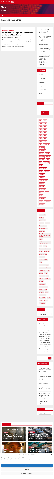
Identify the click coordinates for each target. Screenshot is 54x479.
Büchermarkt (42, 78)
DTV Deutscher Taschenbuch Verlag (43, 242)
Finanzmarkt (42, 82)
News (40, 93)
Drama (40, 239)
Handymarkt (42, 86)
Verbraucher (47, 201)
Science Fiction (42, 295)
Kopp (46, 273)
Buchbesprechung (43, 228)
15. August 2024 (35, 438)
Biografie (47, 153)
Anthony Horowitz (43, 44)
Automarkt (41, 74)
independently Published (44, 267)
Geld (40, 162)
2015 (45, 132)
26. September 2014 (9, 37)
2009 (45, 123)
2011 (45, 126)
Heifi (17, 37)
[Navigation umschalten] (27, 15)
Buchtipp (48, 156)
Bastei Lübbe (46, 144)
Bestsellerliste (42, 150)
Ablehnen (27, 469)
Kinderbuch (41, 183)
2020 (40, 141)
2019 (45, 138)
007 (40, 120)
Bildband (41, 153)
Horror (40, 171)
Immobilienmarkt (43, 89)
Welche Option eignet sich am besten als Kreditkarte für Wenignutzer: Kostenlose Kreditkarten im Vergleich (44, 59)
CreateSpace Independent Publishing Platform (44, 235)
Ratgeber (41, 192)
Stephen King (42, 198)
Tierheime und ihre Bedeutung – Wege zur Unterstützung (45, 31)
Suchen (40, 103)
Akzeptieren (27, 465)
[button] (52, 454)
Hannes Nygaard (42, 168)
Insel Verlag (5, 30)
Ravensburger (42, 284)
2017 (45, 135)
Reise (47, 192)
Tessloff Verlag (42, 297)
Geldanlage (46, 251)
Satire (46, 292)
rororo (45, 289)
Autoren (5, 449)
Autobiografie (42, 214)
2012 (40, 129)
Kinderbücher (42, 270)
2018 (40, 138)
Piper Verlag (47, 278)
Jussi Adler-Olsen (43, 180)
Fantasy (45, 246)
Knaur (48, 270)
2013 (45, 129)
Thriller (40, 201)
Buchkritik (41, 156)
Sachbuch (11, 30)
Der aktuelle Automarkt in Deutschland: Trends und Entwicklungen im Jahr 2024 (39, 436)
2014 (40, 132)
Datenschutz (22, 476)
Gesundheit (46, 162)
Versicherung (42, 303)
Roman (40, 195)
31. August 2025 (9, 438)
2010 (40, 126)
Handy (40, 165)
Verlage (45, 300)
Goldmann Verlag (43, 254)
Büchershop (41, 159)
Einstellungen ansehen (27, 473)
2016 (40, 135)
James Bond (42, 174)
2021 (45, 141)
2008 (40, 123)
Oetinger (41, 278)
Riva (47, 286)
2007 (45, 120)
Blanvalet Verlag (42, 225)
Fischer (40, 251)
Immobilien (47, 171)
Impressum (32, 476)
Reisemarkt (42, 97)
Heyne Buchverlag (43, 259)
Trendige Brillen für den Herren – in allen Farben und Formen (45, 50)
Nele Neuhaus (42, 189)
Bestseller (41, 147)
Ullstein (40, 300)
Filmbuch (41, 248)
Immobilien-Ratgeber (44, 265)
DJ (15, 438)
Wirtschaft (41, 204)
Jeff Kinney (41, 177)
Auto (40, 144)
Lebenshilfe (41, 186)
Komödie (41, 273)
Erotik (48, 159)
